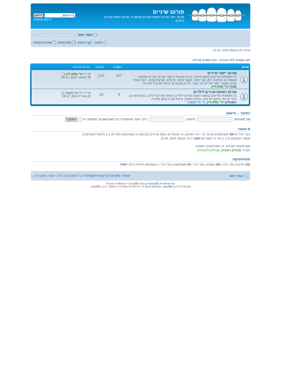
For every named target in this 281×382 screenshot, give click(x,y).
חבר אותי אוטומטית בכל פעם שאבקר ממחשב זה (114, 119)
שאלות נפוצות (42, 42)
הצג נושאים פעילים (205, 60)
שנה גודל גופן (37, 33)
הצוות (126, 175)
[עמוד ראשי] (216, 14)
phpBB (154, 183)
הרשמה (82, 42)
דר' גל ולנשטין (196, 102)
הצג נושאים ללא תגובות (235, 60)
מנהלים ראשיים (231, 150)
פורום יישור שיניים (222, 73)
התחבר (98, 42)
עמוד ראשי (85, 34)
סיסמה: (190, 119)
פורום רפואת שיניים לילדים (215, 92)
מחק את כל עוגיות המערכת (102, 175)
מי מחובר (244, 129)
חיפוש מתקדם (42, 19)
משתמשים (64, 42)
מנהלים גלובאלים (208, 150)
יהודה (123, 164)
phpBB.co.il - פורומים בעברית (160, 186)
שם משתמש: (242, 119)
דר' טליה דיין (220, 86)
